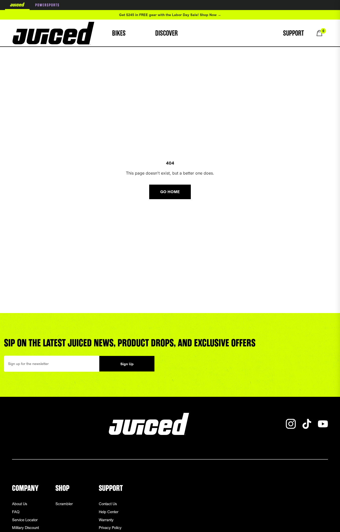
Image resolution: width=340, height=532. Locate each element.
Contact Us (108, 503)
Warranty (106, 519)
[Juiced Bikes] (53, 33)
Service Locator (25, 519)
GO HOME (170, 191)
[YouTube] (323, 424)
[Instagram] (291, 424)
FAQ (16, 511)
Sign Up (127, 364)
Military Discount (25, 527)
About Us (19, 503)
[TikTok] (307, 424)
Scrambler (64, 503)
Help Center (108, 511)
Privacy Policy (110, 527)
